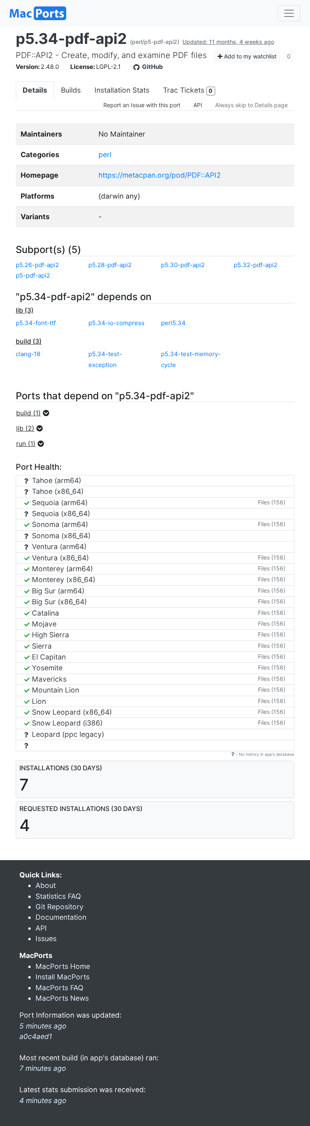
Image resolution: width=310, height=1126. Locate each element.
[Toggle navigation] (289, 13)
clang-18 (28, 354)
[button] (35, 413)
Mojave (43, 624)
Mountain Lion (54, 690)
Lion (38, 701)
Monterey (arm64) (61, 568)
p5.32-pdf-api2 (255, 265)
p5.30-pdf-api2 (183, 265)
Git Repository (60, 906)
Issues (46, 938)
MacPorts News (62, 998)
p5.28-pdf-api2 (110, 265)
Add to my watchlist (249, 56)
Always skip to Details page (251, 105)
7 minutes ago (42, 1068)
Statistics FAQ (58, 896)
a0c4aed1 (35, 1036)
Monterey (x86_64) (62, 579)
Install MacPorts (63, 977)
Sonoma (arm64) (59, 524)
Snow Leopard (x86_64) (71, 712)
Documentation (61, 917)
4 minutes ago (43, 1100)
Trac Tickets (187, 90)
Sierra (41, 646)
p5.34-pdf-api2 (71, 38)
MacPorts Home (63, 966)
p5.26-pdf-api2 (37, 265)
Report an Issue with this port (141, 105)
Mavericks (48, 679)
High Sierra (49, 634)
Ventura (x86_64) (59, 558)
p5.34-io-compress (116, 323)
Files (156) (271, 502)
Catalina (44, 613)
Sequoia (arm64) (59, 502)
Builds (71, 90)
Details (35, 90)
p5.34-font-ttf (36, 323)
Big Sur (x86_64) (58, 601)
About (46, 885)
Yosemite (46, 668)
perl (104, 154)
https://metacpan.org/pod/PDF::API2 (159, 175)
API (197, 105)
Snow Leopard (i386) (66, 723)
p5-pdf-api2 (33, 275)
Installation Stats (121, 90)
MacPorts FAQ (59, 987)
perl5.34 (173, 323)
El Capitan (48, 657)
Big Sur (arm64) (57, 591)
